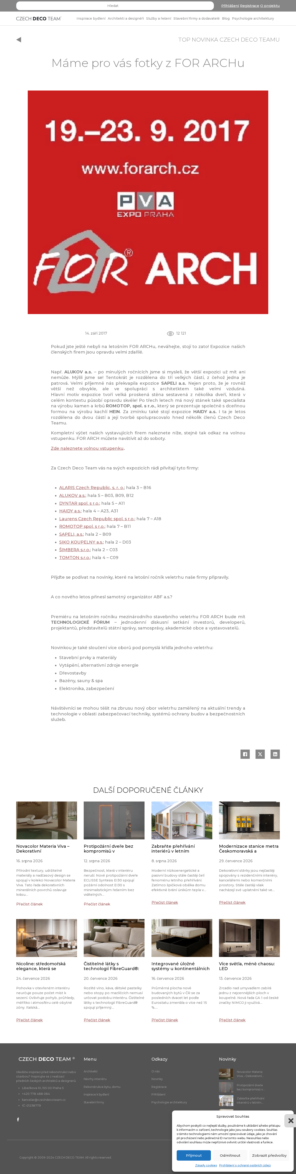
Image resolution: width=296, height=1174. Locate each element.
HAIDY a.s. (70, 511)
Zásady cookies (206, 1165)
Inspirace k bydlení (96, 1094)
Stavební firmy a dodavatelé (196, 18)
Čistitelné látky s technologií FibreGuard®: (111, 966)
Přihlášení (230, 5)
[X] (260, 754)
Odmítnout (230, 1155)
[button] (286, 1116)
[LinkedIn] (275, 754)
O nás (155, 1071)
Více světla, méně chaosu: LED (247, 966)
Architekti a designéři (126, 18)
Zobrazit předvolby (269, 1155)
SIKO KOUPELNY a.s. (81, 542)
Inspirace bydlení (91, 18)
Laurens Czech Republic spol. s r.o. (96, 518)
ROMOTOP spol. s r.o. (82, 526)
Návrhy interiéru (95, 1079)
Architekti (91, 1071)
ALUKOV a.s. (72, 495)
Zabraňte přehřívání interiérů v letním (173, 849)
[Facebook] (245, 754)
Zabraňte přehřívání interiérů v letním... (250, 1100)
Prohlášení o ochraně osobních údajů (245, 1165)
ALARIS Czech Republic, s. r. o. (91, 487)
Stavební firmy (94, 1102)
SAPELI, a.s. (71, 534)
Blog (226, 18)
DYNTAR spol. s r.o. (79, 503)
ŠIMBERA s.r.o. (74, 549)
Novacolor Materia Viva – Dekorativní (42, 849)
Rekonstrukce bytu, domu (102, 1087)
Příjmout (194, 1155)
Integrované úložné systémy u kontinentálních (180, 966)
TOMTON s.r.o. (74, 557)
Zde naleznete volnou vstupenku (87, 448)
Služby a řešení (158, 18)
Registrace (249, 5)
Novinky (157, 1079)
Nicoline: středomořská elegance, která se (41, 966)
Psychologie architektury (253, 18)
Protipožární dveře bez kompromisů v (108, 849)
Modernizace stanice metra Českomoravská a (249, 849)
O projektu (270, 5)
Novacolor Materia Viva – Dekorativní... (250, 1074)
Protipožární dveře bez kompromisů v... (251, 1087)
